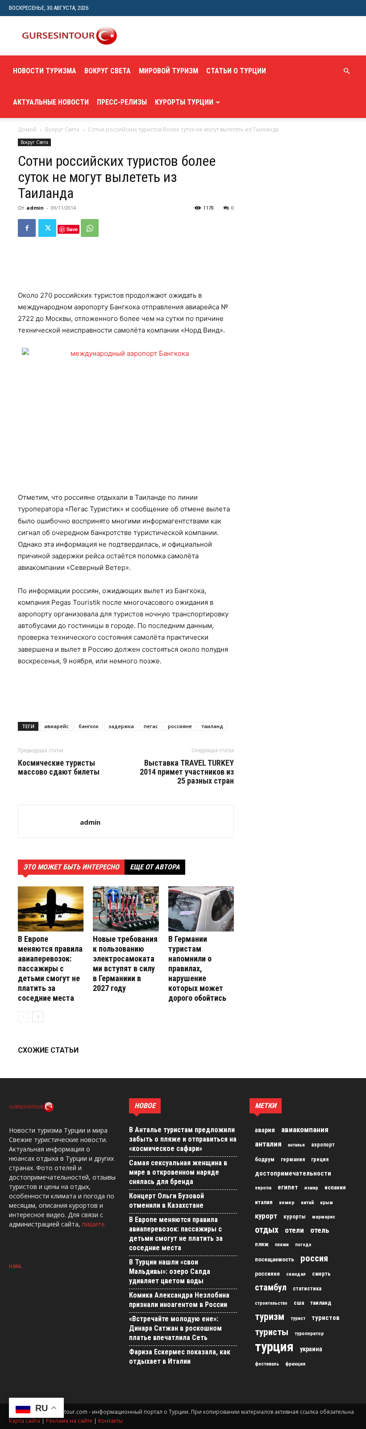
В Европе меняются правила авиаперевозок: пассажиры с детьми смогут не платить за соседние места (50, 968)
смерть (321, 1274)
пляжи (282, 1245)
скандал (296, 1274)
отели (294, 1230)
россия (314, 1258)
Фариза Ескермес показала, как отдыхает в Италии (179, 1357)
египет (288, 1187)
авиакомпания (305, 1129)
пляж (262, 1244)
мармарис (323, 1217)
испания (335, 1187)
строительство (271, 1303)
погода (303, 1245)
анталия (268, 1143)
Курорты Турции (184, 102)
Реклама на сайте (69, 1421)
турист (298, 1318)
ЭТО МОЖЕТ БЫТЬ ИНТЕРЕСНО (71, 867)
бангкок (89, 726)
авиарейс (56, 726)
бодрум (264, 1159)
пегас (151, 726)
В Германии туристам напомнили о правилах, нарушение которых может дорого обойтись (197, 968)
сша (299, 1302)
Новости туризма (44, 71)
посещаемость (274, 1259)
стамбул (271, 1287)
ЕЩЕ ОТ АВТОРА (155, 867)
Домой (27, 129)
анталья (296, 1145)
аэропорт (323, 1145)
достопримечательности (293, 1173)
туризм (269, 1316)
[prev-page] (23, 1016)
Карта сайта (24, 1421)
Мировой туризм (168, 71)
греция (320, 1159)
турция (274, 1346)
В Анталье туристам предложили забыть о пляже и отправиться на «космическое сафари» (183, 1139)
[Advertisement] (234, 35)
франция (295, 1364)
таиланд (212, 726)
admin (35, 207)
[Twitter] (47, 228)
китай (307, 1202)
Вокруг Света (107, 71)
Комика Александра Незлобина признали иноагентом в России (179, 1300)
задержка (121, 726)
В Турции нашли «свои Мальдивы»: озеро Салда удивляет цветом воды (169, 1271)
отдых (267, 1230)
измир (311, 1188)
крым (326, 1202)
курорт (266, 1215)
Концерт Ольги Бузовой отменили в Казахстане (166, 1201)
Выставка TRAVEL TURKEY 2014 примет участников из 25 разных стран (187, 772)
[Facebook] (27, 228)
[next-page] (37, 1016)
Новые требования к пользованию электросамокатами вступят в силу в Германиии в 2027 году (125, 963)
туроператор (309, 1333)
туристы (271, 1332)
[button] (346, 71)
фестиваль (267, 1364)
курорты (294, 1216)
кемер (287, 1202)
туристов (326, 1318)
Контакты (110, 1421)
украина (311, 1349)
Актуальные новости (51, 102)
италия (264, 1202)
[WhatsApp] (90, 228)
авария (265, 1130)
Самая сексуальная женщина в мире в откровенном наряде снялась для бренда (178, 1172)
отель (319, 1230)
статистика (307, 1289)
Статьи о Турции (236, 71)
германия (293, 1159)
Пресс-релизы (122, 102)
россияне (180, 726)
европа (263, 1188)
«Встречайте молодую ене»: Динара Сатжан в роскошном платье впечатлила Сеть (175, 1328)
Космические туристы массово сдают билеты (59, 767)
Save (72, 229)
